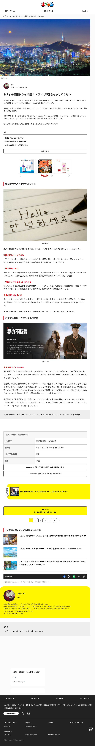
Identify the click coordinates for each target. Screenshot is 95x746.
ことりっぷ (6, 735)
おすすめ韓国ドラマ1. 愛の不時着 (15, 142)
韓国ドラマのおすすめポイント (15, 138)
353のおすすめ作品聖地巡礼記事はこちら (20, 611)
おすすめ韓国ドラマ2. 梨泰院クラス (16, 145)
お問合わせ (6, 726)
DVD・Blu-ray (18, 681)
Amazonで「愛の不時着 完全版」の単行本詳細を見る (45, 467)
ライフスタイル (84, 698)
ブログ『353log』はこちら (15, 613)
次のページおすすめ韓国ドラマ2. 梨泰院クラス (45, 511)
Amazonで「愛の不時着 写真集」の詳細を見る (45, 474)
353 (12, 85)
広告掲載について (31, 726)
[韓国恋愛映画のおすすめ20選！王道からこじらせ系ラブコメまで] (14, 488)
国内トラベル (10, 11)
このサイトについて (9, 722)
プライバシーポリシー (76, 722)
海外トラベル (48, 11)
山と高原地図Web (31, 735)
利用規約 (50, 722)
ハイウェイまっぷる (54, 735)
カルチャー (86, 11)
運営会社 (28, 722)
